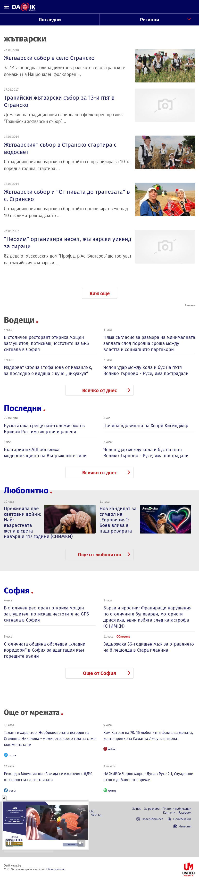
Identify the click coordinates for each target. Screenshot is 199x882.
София (17, 591)
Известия (185, 826)
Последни (50, 20)
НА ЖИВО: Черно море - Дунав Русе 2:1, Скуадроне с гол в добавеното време (148, 776)
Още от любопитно (99, 555)
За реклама (151, 808)
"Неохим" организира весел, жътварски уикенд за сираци (67, 243)
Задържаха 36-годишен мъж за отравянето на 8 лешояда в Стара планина (148, 647)
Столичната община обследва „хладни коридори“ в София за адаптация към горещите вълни (44, 650)
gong (112, 790)
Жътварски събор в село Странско (49, 58)
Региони (149, 20)
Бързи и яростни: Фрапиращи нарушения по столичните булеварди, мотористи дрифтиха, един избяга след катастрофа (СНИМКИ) (147, 617)
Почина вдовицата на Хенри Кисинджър (145, 425)
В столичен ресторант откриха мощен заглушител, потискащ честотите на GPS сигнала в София (46, 343)
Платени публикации (177, 808)
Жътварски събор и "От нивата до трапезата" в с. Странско (67, 195)
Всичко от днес (99, 390)
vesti (12, 790)
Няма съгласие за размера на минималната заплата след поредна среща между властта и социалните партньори (149, 343)
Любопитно (26, 490)
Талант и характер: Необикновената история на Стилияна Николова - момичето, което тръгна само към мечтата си (50, 738)
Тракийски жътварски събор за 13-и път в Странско (59, 101)
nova (12, 755)
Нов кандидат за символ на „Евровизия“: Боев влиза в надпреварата (118, 520)
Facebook (184, 812)
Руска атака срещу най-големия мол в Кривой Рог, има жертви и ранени (44, 428)
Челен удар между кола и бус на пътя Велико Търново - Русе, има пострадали (146, 370)
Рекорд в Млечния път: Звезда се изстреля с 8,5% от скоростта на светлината (48, 776)
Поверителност (152, 819)
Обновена (123, 636)
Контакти (169, 812)
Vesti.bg (96, 815)
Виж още (100, 293)
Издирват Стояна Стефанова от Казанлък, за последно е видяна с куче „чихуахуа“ (48, 370)
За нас (136, 808)
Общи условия (55, 869)
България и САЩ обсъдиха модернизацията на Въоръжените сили (45, 452)
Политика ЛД (182, 819)
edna (112, 749)
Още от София (99, 673)
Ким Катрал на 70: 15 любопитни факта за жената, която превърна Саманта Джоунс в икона (148, 735)
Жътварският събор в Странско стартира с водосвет (60, 148)
